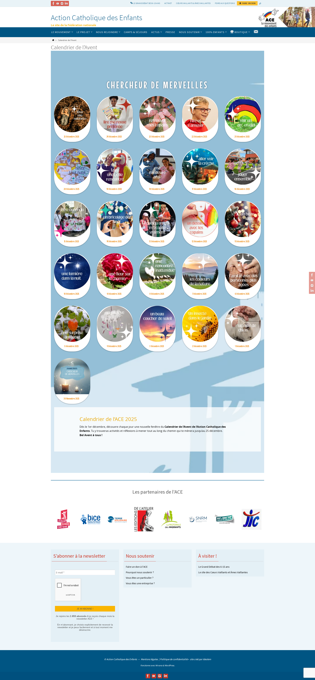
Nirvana (158, 665)
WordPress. (170, 665)
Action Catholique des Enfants (96, 17)
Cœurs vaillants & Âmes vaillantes (193, 3)
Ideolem (207, 659)
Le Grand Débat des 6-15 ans (214, 566)
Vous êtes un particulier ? (139, 577)
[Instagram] (62, 3)
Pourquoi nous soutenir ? (140, 572)
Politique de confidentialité (174, 659)
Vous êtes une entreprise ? (140, 583)
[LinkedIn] (66, 3)
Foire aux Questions (225, 3)
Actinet (168, 3)
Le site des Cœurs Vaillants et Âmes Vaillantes (223, 572)
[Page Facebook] (53, 3)
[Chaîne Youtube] (57, 3)
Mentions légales (149, 659)
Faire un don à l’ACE (136, 566)
